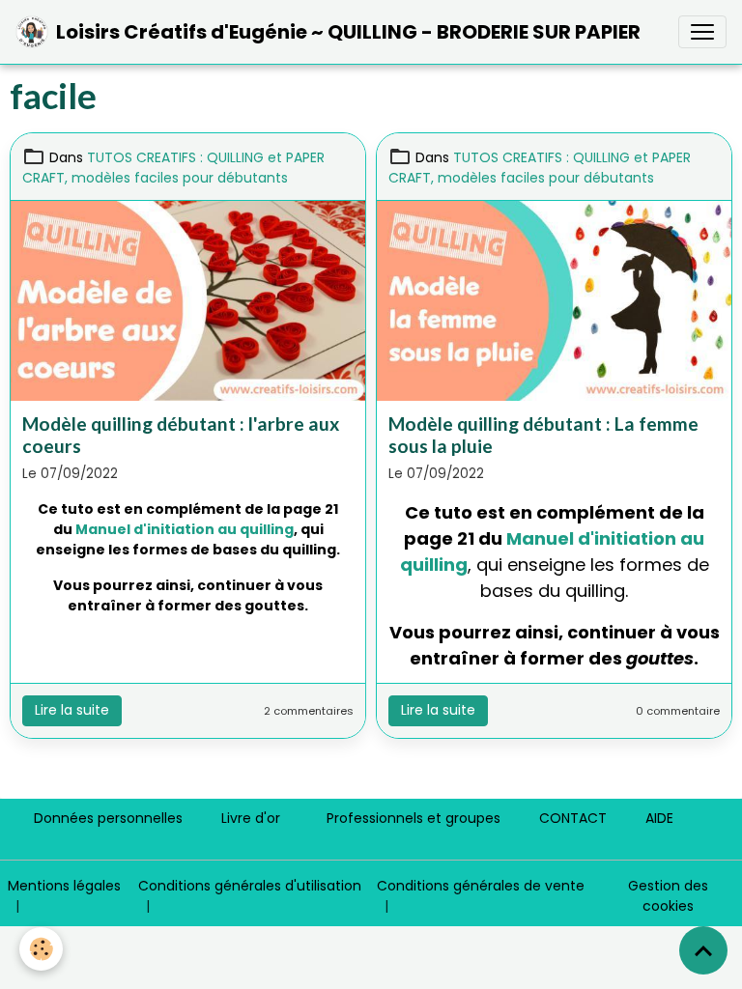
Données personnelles (108, 818)
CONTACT (573, 818)
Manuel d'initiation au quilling (184, 529)
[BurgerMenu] (702, 31)
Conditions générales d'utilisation (249, 885)
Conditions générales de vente (481, 885)
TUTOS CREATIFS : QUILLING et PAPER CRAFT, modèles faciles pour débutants (173, 167)
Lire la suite (72, 710)
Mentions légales (64, 885)
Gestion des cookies (668, 896)
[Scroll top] (703, 950)
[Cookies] (41, 949)
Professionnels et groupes (413, 818)
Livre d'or (250, 818)
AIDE (659, 818)
